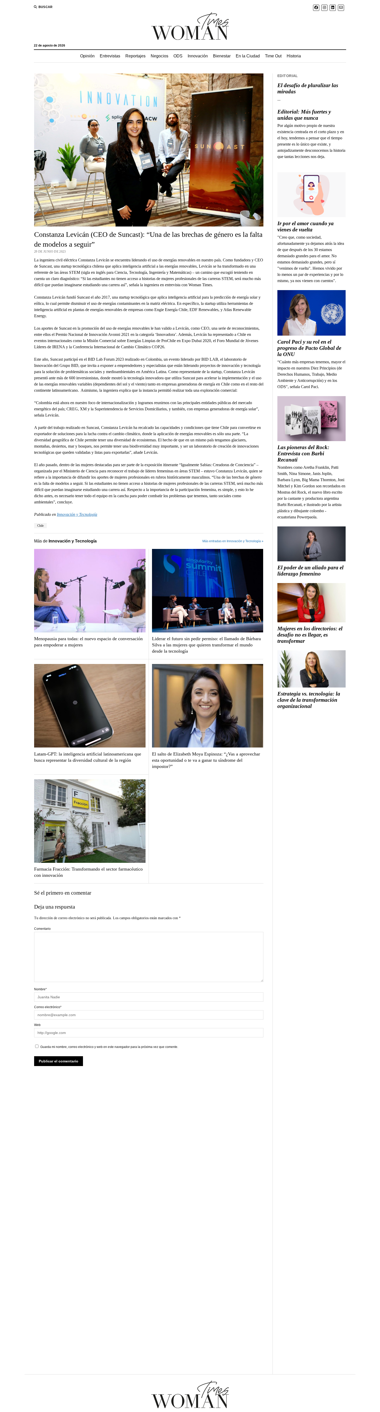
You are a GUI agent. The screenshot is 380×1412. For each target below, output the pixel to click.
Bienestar (222, 56)
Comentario (42, 929)
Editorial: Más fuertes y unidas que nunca (304, 115)
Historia (294, 56)
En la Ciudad (248, 56)
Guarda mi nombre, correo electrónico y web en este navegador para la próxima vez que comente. (109, 1047)
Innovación (198, 56)
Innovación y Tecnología (77, 514)
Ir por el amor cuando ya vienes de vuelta (305, 226)
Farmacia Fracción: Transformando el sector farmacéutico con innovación (88, 872)
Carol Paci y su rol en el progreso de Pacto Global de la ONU (309, 348)
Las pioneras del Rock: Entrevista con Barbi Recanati (303, 453)
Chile (40, 525)
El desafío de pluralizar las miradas (307, 88)
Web (37, 1025)
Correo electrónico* (48, 1007)
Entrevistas (110, 56)
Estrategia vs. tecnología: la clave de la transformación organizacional (308, 700)
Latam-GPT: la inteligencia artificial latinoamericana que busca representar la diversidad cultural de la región (87, 757)
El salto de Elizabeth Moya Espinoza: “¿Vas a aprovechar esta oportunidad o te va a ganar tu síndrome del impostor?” (206, 760)
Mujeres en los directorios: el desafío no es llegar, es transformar (310, 634)
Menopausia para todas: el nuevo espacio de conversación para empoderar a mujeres (88, 641)
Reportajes (135, 56)
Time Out (273, 56)
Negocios (159, 56)
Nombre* (40, 989)
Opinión (87, 56)
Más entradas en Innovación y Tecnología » (232, 541)
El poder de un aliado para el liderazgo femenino (310, 570)
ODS (178, 56)
